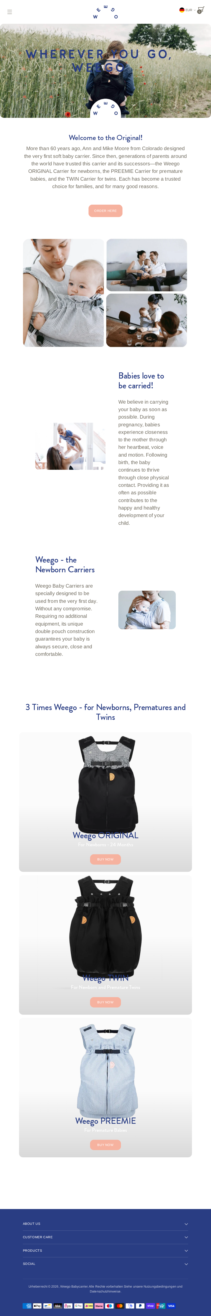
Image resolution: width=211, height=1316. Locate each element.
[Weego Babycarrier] (105, 12)
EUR (189, 10)
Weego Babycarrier (73, 1286)
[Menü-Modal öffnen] (9, 11)
